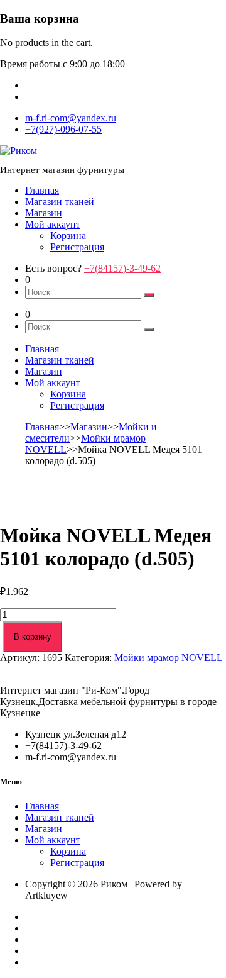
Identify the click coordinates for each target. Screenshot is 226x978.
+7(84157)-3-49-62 (122, 268)
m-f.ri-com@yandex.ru (70, 118)
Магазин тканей (59, 201)
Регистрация (77, 247)
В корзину (32, 637)
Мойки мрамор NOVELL (168, 657)
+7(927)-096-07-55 (63, 129)
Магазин (43, 213)
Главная (42, 190)
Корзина (68, 235)
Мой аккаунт (52, 224)
